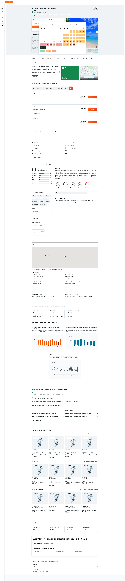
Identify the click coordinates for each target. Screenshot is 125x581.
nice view (42, 201)
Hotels (37, 578)
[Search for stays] (2, 8)
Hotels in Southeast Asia (58, 578)
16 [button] (41, 41)
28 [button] (57, 44)
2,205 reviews (42, 12)
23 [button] (41, 44)
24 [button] (44, 44)
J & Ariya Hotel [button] (35, 450)
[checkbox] (38, 227)
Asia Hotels (42, 578)
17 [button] (44, 41)
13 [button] (54, 38)
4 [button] (80, 31)
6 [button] (64, 35)
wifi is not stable (43, 204)
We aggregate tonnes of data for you (41, 569)
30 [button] (41, 47)
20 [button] (54, 41)
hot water (47, 201)
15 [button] (60, 38)
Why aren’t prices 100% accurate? (40, 571)
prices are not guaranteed (57, 562)
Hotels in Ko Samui (79, 551)
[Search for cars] (2, 11)
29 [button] (60, 44)
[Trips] (2, 21)
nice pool (46, 198)
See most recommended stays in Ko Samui (89, 489)
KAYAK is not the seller (38, 566)
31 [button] (44, 47)
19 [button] (83, 38)
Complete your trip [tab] (38, 543)
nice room (34, 198)
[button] (2, 2)
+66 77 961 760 (35, 15)
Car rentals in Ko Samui (59, 551)
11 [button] (47, 38)
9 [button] (41, 38)
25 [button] (47, 44)
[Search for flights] (2, 6)
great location (40, 198)
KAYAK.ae (33, 578)
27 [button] (54, 44)
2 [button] (41, 35)
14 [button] (57, 38)
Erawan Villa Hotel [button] (69, 506)
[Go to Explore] (2, 15)
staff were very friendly (36, 195)
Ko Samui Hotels (67, 578)
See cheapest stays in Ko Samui (91, 461)
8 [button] (60, 35)
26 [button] (51, 44)
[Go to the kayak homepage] (9, 2)
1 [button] (60, 31)
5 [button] (83, 31)
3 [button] (44, 35)
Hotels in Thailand (49, 578)
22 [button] (60, 41)
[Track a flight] (2, 18)
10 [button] (44, 38)
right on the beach (46, 195)
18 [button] (47, 41)
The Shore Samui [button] (52, 478)
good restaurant (35, 204)
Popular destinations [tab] (48, 543)
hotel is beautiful (35, 201)
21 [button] (57, 41)
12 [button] (83, 35)
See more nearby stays (93, 433)
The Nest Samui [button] (85, 450)
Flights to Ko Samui (38, 551)
